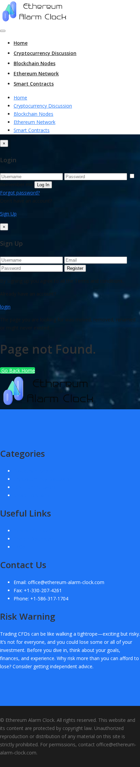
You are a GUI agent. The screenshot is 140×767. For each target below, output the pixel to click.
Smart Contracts (34, 83)
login (5, 306)
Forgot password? (20, 192)
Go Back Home (17, 370)
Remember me (16, 184)
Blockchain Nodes (34, 63)
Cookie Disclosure (33, 539)
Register (75, 268)
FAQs (19, 547)
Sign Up (8, 213)
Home (21, 43)
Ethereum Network (36, 73)
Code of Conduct (32, 530)
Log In (43, 184)
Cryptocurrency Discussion (45, 53)
